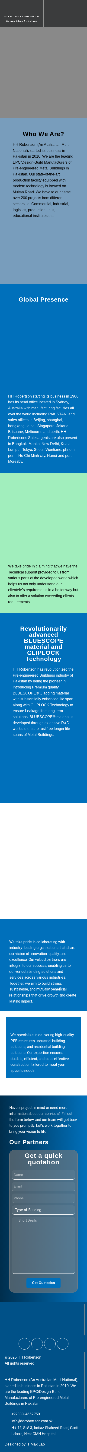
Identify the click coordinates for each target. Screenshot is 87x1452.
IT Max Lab (35, 1444)
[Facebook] (24, 1344)
